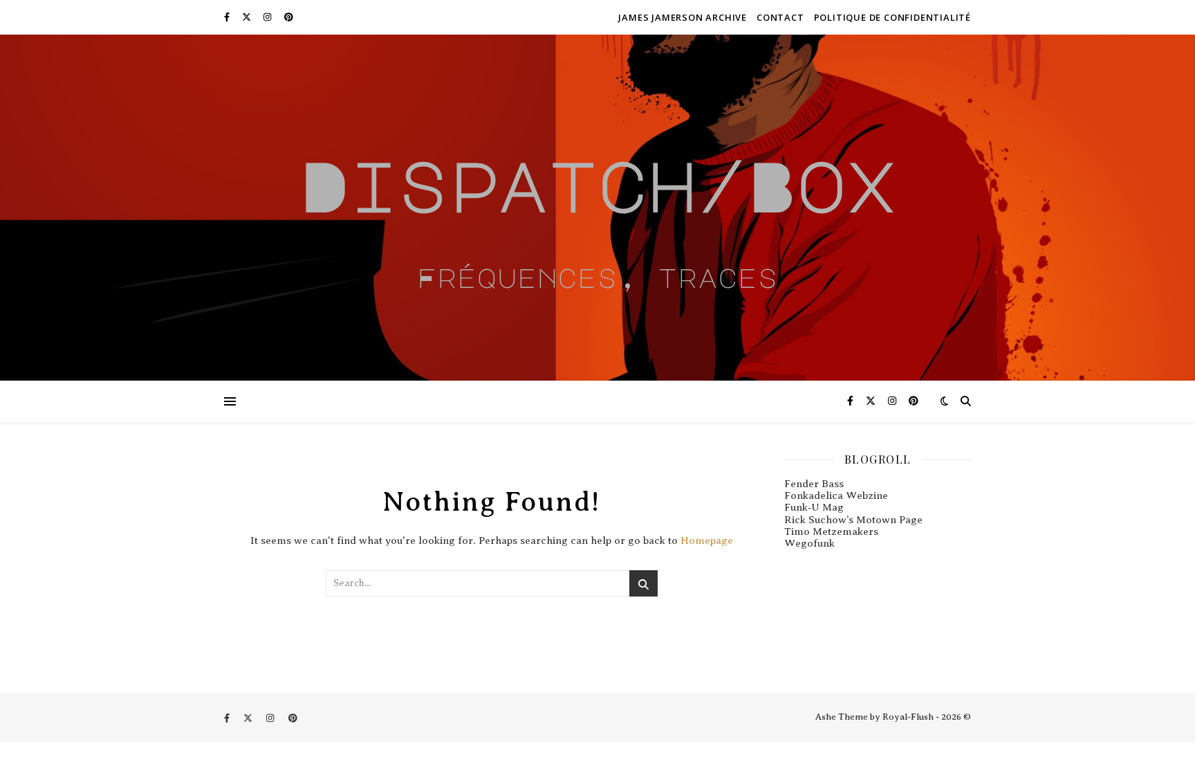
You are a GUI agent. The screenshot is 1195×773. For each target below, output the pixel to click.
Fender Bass (814, 483)
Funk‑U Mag (814, 507)
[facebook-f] (228, 17)
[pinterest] (288, 17)
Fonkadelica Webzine (836, 495)
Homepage (706, 540)
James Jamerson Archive (682, 17)
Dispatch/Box (597, 185)
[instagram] (268, 17)
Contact (780, 17)
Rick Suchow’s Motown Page (853, 519)
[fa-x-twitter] (247, 17)
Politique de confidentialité (892, 17)
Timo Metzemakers (831, 531)
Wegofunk (809, 543)
